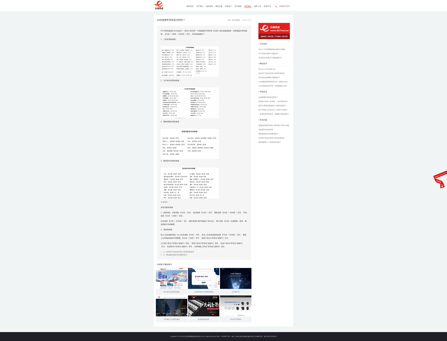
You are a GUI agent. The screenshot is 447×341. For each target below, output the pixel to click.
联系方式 (267, 6)
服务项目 (209, 6)
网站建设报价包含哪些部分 (176, 255)
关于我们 (199, 6)
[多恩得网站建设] (203, 305)
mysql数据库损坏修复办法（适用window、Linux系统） (274, 82)
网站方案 (218, 6)
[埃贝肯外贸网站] (235, 305)
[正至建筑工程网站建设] (171, 305)
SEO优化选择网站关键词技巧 (269, 77)
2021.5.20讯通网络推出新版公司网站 (271, 49)
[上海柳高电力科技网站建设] (203, 278)
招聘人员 (257, 6)
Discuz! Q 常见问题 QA (266, 69)
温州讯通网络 (236, 20)
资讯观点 (247, 6)
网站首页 (190, 6)
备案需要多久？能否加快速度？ (269, 142)
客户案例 (238, 6)
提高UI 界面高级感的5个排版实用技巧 (272, 106)
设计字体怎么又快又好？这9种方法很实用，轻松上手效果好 (274, 110)
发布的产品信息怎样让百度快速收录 (180, 252)
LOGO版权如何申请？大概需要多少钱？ (273, 86)
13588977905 (284, 6)
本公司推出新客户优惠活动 (268, 53)
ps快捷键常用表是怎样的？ (268, 97)
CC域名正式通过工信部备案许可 (270, 58)
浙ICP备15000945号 (270, 336)
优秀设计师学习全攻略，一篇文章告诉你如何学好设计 (274, 101)
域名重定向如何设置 (265, 129)
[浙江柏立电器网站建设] (171, 278)
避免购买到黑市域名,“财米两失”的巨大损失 (273, 125)
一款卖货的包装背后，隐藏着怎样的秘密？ (273, 114)
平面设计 (228, 6)
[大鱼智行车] (235, 278)
